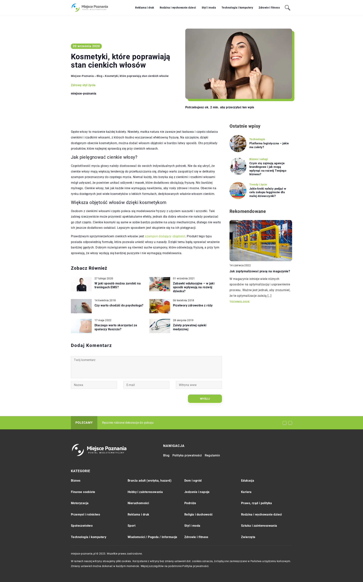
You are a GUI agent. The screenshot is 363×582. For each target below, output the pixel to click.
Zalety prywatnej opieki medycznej (189, 327)
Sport (131, 525)
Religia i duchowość (198, 514)
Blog (166, 455)
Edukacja (247, 480)
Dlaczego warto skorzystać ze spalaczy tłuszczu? (116, 327)
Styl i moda (209, 7)
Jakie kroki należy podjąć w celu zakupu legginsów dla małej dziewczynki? (267, 192)
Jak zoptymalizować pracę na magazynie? (260, 271)
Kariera (246, 492)
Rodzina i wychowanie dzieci (178, 7)
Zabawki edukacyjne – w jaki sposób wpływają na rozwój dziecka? (194, 287)
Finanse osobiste (83, 492)
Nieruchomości (138, 503)
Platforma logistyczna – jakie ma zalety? (269, 145)
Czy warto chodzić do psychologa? (119, 305)
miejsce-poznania (83, 93)
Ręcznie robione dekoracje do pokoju (128, 422)
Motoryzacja (79, 503)
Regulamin (212, 455)
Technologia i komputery (237, 7)
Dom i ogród (193, 480)
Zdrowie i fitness (269, 7)
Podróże (190, 503)
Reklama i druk (144, 7)
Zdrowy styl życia (83, 85)
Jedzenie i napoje (197, 492)
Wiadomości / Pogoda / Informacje (152, 537)
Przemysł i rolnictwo (85, 514)
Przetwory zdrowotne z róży (193, 305)
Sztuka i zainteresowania (259, 525)
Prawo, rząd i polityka (256, 503)
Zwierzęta (248, 537)
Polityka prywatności (187, 455)
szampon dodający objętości (165, 236)
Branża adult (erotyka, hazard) (149, 480)
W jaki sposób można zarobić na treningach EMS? (118, 285)
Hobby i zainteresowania (145, 492)
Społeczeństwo (82, 525)
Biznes (75, 480)
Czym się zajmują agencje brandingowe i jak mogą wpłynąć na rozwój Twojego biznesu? (267, 169)
